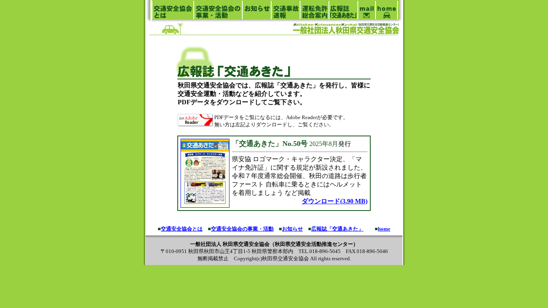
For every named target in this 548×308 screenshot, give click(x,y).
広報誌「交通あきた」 (337, 229)
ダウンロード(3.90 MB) (334, 201)
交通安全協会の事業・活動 (242, 229)
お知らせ (292, 229)
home (384, 229)
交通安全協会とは (182, 229)
